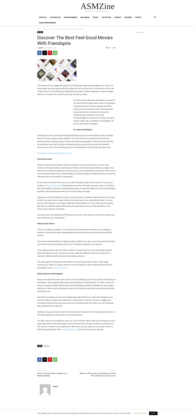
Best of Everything (54, 185)
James (41, 48)
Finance (117, 17)
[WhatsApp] (55, 53)
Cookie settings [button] (140, 413)
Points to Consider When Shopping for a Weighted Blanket (52, 374)
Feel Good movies (60, 268)
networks (46, 346)
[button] (155, 17)
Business (128, 17)
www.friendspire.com (69, 329)
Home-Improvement (47, 23)
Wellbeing (84, 17)
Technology (55, 17)
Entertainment (70, 17)
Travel (96, 17)
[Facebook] (39, 53)
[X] (44, 53)
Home (39, 29)
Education (106, 17)
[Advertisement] (54, 114)
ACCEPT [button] (153, 413)
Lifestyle (43, 17)
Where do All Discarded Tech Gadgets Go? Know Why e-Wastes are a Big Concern (98, 374)
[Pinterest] (50, 53)
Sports (138, 17)
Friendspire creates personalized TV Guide (54, 153)
